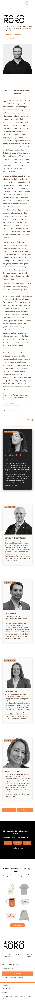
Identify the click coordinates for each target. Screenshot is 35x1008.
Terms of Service (6, 988)
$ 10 (27, 843)
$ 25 (17, 843)
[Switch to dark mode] (27, 3)
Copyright (4, 992)
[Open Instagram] (31, 421)
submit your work (25, 810)
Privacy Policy (20, 977)
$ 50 (8, 843)
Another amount (17, 848)
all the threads (9, 810)
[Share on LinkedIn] (28, 420)
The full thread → (10, 404)
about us (18, 954)
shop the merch (17, 925)
